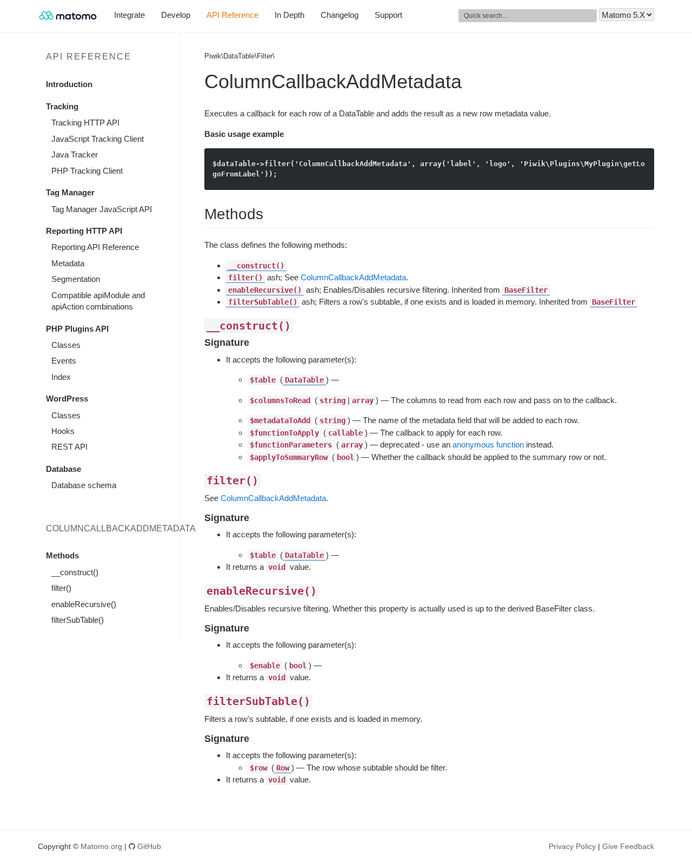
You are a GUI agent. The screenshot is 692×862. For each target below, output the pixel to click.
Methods (62, 555)
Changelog (339, 14)
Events (63, 360)
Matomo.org (101, 846)
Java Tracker (74, 154)
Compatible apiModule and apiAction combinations (98, 301)
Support (388, 14)
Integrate (129, 14)
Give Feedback (628, 846)
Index (61, 376)
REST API (69, 446)
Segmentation (75, 279)
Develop (175, 14)
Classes (66, 345)
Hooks (63, 431)
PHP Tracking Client (87, 170)
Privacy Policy (572, 846)
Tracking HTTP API (85, 122)
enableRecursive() (83, 604)
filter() (61, 588)
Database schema (83, 485)
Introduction (69, 84)
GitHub (148, 846)
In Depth (289, 14)
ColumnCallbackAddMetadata (353, 277)
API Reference (232, 14)
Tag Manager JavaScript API (101, 209)
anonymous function (488, 444)
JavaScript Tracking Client (97, 138)
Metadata (67, 263)
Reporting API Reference (95, 247)
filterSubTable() (77, 619)
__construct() (74, 572)
